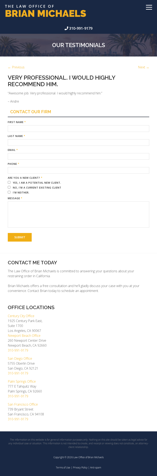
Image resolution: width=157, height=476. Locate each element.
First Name (17, 122)
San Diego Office (20, 358)
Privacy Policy (80, 467)
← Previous (16, 67)
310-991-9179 (80, 28)
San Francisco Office (23, 404)
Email (13, 150)
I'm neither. (20, 192)
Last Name (16, 136)
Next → (143, 67)
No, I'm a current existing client (36, 187)
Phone (13, 164)
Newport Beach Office (24, 335)
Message (15, 198)
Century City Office (21, 316)
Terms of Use (63, 467)
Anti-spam (95, 467)
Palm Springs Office (22, 381)
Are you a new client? (25, 178)
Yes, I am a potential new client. (36, 182)
